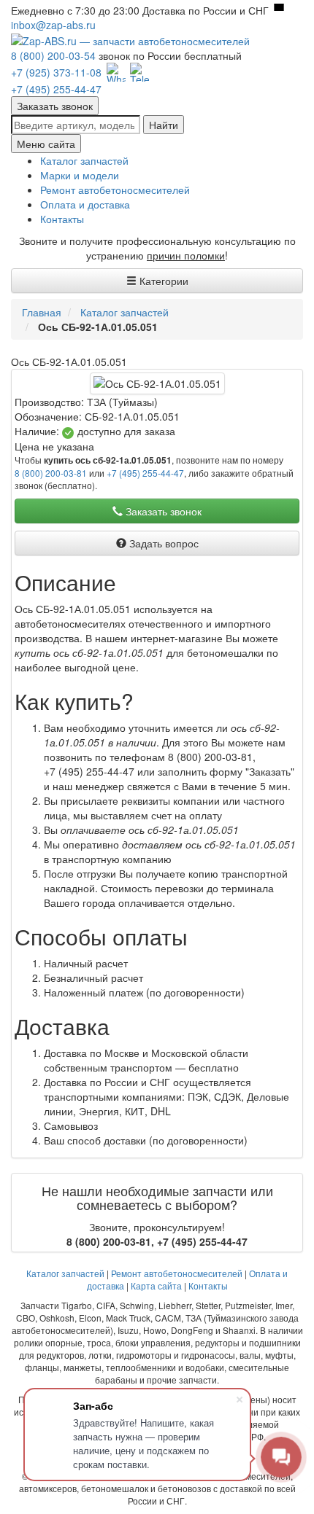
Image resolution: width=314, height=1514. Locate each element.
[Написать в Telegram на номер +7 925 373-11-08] (139, 72)
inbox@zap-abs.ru (53, 24)
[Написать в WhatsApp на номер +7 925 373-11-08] (116, 72)
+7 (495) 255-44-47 (56, 89)
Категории (162, 280)
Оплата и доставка (85, 204)
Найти (163, 124)
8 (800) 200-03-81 (51, 473)
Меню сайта (46, 143)
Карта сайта (156, 1285)
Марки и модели (79, 175)
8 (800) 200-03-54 (53, 55)
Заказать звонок (55, 105)
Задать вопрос (162, 543)
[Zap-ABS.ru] (130, 39)
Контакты (62, 218)
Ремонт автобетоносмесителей (115, 189)
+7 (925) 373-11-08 (56, 72)
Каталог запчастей (84, 160)
